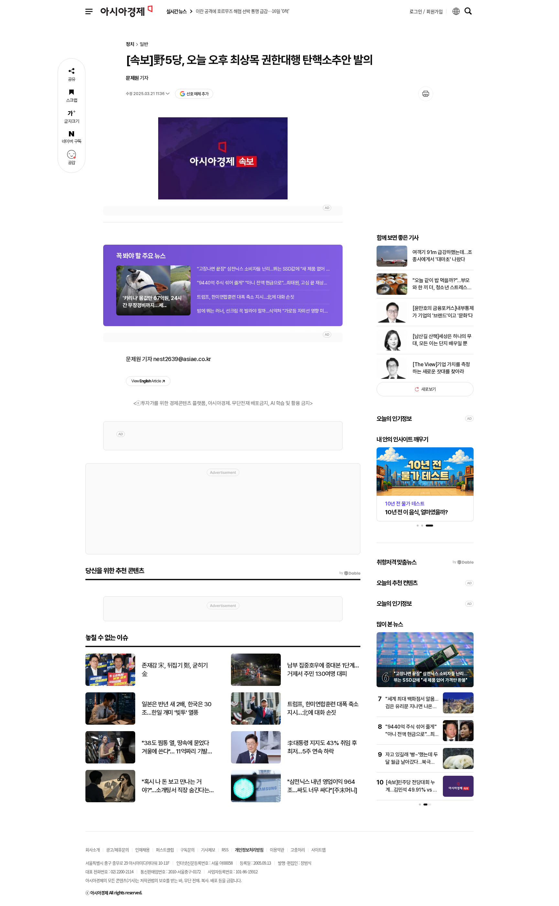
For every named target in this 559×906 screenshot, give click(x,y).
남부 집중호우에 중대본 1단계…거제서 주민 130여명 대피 (323, 670)
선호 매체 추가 (197, 93)
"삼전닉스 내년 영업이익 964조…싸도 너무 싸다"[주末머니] (322, 786)
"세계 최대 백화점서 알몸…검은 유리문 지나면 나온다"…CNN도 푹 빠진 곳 (411, 706)
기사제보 (208, 850)
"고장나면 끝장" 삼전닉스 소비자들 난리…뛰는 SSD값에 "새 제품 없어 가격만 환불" (263, 269)
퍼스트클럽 (165, 850)
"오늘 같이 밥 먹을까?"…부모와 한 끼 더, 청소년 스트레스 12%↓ (441, 284)
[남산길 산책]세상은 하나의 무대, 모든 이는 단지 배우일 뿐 (442, 339)
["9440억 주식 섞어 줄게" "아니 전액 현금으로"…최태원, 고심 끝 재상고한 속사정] (458, 739)
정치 (130, 44)
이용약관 (277, 850)
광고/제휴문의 (117, 850)
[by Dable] (349, 573)
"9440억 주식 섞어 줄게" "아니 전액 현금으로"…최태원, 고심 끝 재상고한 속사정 (263, 283)
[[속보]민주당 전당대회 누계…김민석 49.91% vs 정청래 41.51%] (458, 795)
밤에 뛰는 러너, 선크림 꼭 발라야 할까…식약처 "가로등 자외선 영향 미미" (263, 311)
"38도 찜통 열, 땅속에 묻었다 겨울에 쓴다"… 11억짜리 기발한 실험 (177, 747)
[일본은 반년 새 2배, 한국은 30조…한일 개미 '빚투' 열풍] (110, 723)
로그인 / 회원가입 (426, 11)
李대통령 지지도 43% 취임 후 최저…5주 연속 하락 (322, 747)
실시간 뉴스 (176, 11)
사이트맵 (318, 850)
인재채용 (142, 850)
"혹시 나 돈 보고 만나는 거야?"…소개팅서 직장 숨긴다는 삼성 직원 (175, 786)
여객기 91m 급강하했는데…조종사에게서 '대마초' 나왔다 (442, 255)
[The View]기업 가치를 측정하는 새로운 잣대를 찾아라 (441, 368)
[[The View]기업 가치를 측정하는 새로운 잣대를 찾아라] (392, 377)
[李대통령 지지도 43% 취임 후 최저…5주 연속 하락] (256, 762)
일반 (144, 44)
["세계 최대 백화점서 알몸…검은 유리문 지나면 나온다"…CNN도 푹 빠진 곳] (458, 711)
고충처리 (297, 850)
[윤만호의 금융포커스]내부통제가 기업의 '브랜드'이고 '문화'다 (443, 311)
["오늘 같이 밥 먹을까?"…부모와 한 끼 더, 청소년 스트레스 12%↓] (392, 293)
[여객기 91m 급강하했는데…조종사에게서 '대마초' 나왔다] (392, 265)
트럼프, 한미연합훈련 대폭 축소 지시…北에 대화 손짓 (245, 297)
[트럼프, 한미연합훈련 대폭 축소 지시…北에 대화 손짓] (256, 723)
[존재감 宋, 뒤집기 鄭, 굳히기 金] (110, 684)
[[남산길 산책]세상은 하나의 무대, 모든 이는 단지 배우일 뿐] (392, 349)
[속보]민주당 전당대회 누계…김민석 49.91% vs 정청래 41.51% (411, 789)
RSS (225, 850)
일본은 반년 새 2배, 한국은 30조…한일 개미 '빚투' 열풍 (177, 708)
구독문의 (187, 850)
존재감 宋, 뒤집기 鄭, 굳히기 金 (175, 670)
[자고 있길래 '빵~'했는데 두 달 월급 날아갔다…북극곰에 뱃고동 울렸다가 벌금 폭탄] (458, 767)
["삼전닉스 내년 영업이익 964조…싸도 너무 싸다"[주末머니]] (256, 800)
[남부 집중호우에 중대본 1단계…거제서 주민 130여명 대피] (256, 684)
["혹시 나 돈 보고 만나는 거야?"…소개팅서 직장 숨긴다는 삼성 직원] (110, 800)
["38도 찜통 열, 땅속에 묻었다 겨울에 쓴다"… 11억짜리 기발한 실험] (110, 762)
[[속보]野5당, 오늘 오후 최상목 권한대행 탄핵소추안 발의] (223, 158)
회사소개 (92, 850)
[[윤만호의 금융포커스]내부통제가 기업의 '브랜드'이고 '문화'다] (392, 321)
